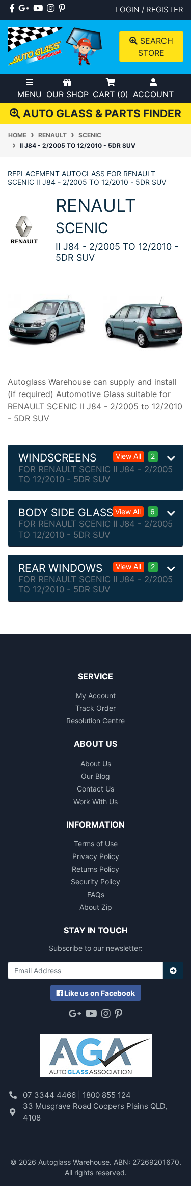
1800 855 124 (107, 1095)
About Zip (95, 907)
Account (153, 94)
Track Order (95, 708)
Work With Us (95, 801)
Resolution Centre (95, 720)
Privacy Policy (95, 856)
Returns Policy (95, 869)
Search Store (155, 47)
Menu (29, 94)
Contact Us (95, 788)
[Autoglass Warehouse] (56, 46)
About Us (95, 763)
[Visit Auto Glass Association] (96, 1050)
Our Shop (67, 94)
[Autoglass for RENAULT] (24, 228)
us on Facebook (99, 993)
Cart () (110, 94)
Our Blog (95, 776)
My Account (96, 695)
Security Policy (95, 881)
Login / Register (149, 9)
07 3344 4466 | (53, 1095)
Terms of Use (96, 843)
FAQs (95, 894)
